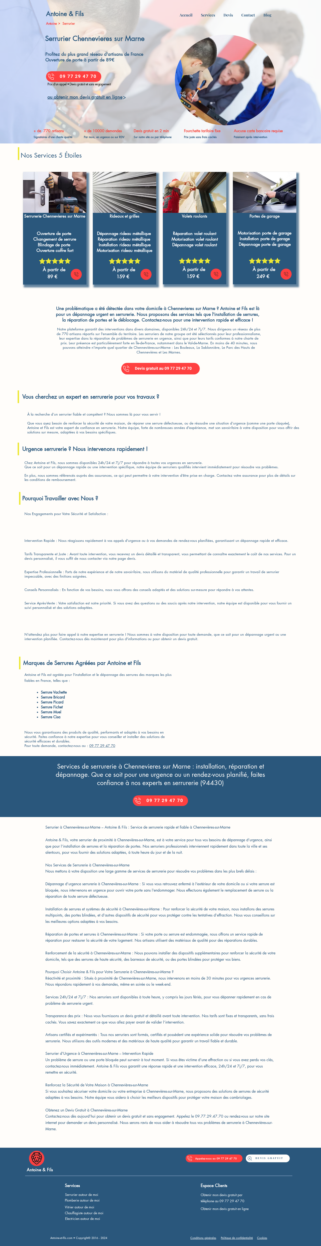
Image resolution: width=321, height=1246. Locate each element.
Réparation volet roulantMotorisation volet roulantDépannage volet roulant (195, 238)
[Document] (76, 274)
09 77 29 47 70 (102, 745)
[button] (208, 12)
